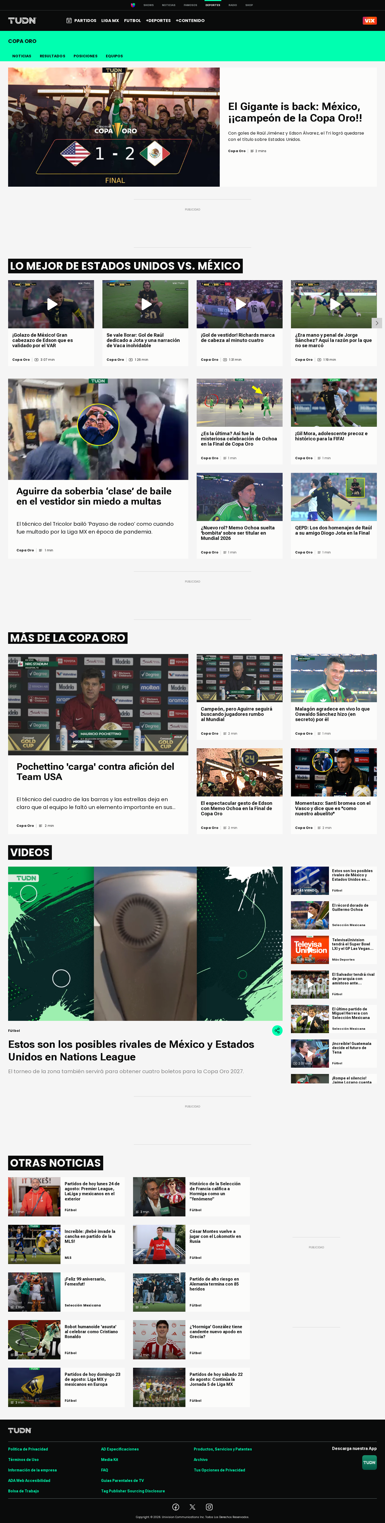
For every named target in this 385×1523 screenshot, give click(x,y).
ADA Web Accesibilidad (29, 1480)
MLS (68, 1258)
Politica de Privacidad (28, 1449)
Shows (149, 5)
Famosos (190, 5)
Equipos (114, 56)
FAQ (104, 1470)
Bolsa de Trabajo (23, 1491)
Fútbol (70, 1210)
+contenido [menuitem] (190, 21)
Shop (249, 5)
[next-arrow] (377, 323)
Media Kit (109, 1460)
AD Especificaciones (120, 1449)
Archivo (201, 1460)
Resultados (52, 56)
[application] (145, 944)
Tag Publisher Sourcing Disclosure (133, 1491)
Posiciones (85, 56)
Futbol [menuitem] (132, 21)
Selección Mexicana (83, 1305)
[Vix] (370, 21)
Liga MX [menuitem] (110, 21)
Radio (233, 5)
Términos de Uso (23, 1460)
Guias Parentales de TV (122, 1480)
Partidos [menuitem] (85, 21)
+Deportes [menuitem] (158, 21)
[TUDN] (22, 20)
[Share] (277, 1030)
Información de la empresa (32, 1470)
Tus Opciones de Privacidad (219, 1470)
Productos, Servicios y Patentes (223, 1449)
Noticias (168, 5)
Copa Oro (21, 360)
